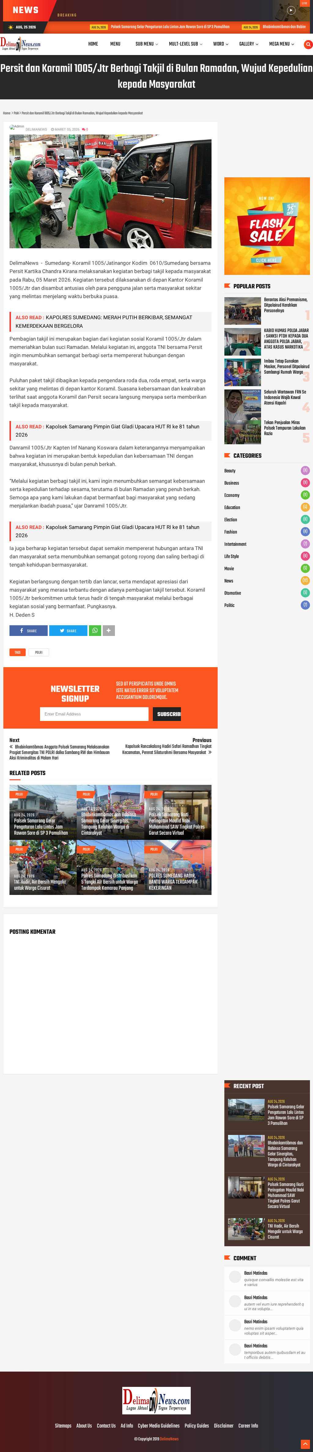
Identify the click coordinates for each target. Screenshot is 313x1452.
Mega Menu (279, 44)
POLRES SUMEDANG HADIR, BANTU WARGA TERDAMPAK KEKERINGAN (173, 882)
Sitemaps (63, 1426)
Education (232, 508)
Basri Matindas (255, 1273)
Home (93, 44)
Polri (38, 653)
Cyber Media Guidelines (159, 1426)
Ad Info (127, 1426)
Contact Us (106, 1426)
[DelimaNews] (156, 1413)
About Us (84, 1426)
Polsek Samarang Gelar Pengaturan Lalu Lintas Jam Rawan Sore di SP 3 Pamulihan (149, 27)
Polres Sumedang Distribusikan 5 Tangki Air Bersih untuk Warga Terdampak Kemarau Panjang (109, 882)
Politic (229, 606)
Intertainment (235, 545)
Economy (231, 496)
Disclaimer (224, 1426)
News (228, 581)
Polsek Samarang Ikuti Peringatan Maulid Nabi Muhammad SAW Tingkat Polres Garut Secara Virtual (177, 824)
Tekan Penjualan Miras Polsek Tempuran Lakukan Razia (285, 428)
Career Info (248, 1426)
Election (230, 520)
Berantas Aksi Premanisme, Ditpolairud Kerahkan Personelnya (285, 305)
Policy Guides (197, 1426)
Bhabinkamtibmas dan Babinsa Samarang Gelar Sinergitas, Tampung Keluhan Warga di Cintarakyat (108, 824)
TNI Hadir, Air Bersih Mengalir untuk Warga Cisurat (40, 885)
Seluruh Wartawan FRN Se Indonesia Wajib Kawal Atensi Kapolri (285, 397)
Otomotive (232, 593)
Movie (229, 569)
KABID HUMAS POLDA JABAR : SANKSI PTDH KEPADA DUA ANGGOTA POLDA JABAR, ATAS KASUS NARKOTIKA (286, 339)
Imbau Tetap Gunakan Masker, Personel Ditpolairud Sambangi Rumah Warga (286, 366)
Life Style (231, 557)
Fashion (230, 532)
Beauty (229, 471)
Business (231, 483)
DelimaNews (169, 1439)
